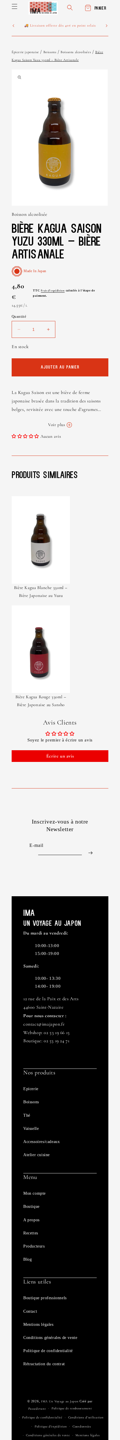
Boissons (50, 52)
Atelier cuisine (36, 1155)
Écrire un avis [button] (60, 756)
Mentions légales (38, 1324)
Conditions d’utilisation (86, 1417)
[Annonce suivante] (106, 25)
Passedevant (37, 1409)
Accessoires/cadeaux (41, 1142)
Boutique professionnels (45, 1298)
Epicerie (30, 1089)
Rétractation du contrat (44, 1364)
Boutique (31, 1206)
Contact (30, 1311)
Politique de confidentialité (48, 1351)
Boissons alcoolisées (76, 52)
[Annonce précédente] (13, 25)
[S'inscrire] (90, 853)
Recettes (30, 1233)
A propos (31, 1220)
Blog (27, 1259)
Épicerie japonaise (25, 52)
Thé (26, 1115)
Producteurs (34, 1246)
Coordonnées (82, 1426)
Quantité (19, 316)
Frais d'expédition (53, 290)
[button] (14, 6)
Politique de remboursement (72, 1408)
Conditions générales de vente (50, 1337)
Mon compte (34, 1193)
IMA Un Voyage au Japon (59, 1401)
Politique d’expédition (51, 1426)
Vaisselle (31, 1128)
